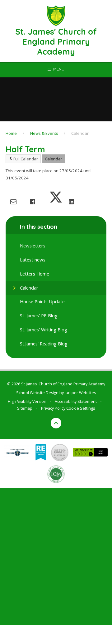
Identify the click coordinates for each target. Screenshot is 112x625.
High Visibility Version (27, 401)
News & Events (44, 133)
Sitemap (24, 408)
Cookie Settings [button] (80, 408)
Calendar (80, 133)
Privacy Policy (53, 408)
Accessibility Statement (76, 401)
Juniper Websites (80, 392)
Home (11, 133)
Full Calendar (25, 159)
